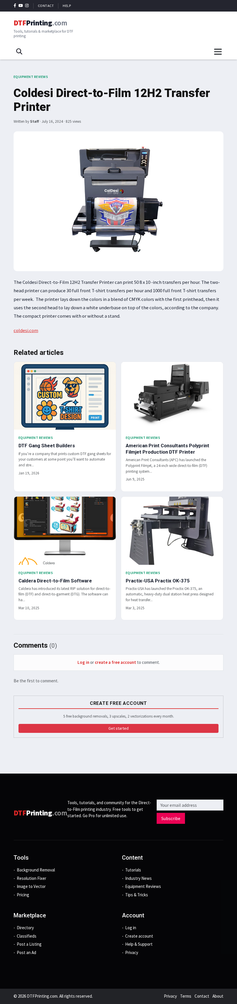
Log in (83, 662)
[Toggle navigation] (217, 51)
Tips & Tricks (136, 894)
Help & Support (139, 944)
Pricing (23, 894)
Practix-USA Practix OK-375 (158, 581)
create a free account (115, 662)
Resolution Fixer (31, 878)
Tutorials (133, 870)
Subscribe (170, 818)
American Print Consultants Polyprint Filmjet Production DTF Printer (167, 449)
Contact (46, 5)
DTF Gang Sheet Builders (46, 445)
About (217, 996)
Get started (118, 728)
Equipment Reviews (31, 76)
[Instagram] (27, 5)
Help (67, 5)
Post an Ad (26, 952)
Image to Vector (31, 886)
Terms (185, 996)
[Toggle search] (19, 51)
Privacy (131, 952)
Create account (139, 936)
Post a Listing (29, 944)
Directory (25, 927)
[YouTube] (20, 5)
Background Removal (36, 870)
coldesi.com (26, 330)
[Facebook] (15, 5)
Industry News (138, 878)
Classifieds (26, 936)
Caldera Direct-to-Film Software (55, 581)
